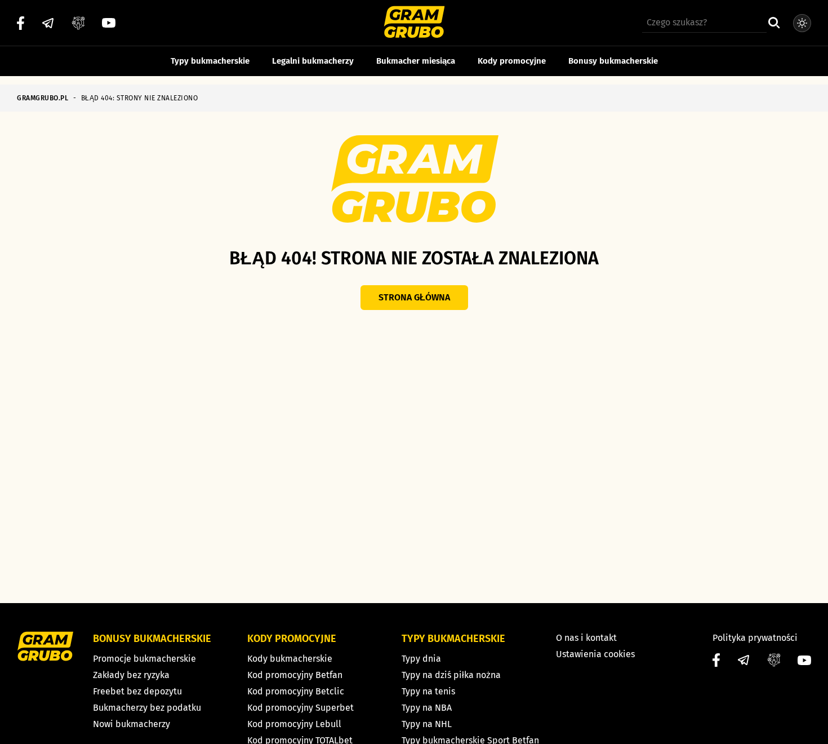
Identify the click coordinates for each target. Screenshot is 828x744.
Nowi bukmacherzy (131, 724)
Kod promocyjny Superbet (300, 707)
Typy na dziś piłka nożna (451, 675)
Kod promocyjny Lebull (294, 724)
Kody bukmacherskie (289, 658)
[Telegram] (48, 23)
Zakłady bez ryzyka (131, 675)
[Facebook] (20, 23)
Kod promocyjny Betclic (295, 691)
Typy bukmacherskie (210, 61)
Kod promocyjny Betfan (294, 675)
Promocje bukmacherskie (144, 658)
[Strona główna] (414, 23)
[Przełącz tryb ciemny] (802, 23)
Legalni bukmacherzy (313, 61)
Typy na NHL (427, 724)
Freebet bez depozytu (137, 691)
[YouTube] (108, 23)
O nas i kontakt (586, 637)
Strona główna (414, 297)
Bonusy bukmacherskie (613, 61)
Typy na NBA (427, 707)
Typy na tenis (428, 691)
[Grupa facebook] (78, 23)
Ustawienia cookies (595, 654)
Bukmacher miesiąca (415, 61)
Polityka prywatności (755, 637)
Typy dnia (421, 658)
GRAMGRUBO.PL (42, 98)
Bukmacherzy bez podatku (147, 707)
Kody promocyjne (512, 61)
